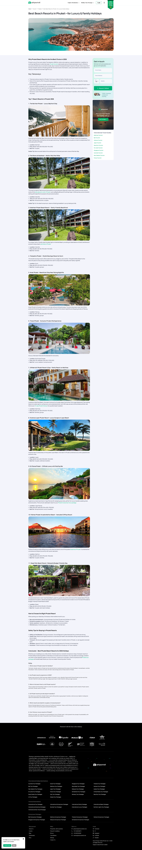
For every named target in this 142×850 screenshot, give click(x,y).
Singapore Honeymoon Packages (36, 819)
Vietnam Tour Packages (99, 786)
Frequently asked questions (56, 828)
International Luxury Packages (79, 807)
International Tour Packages (35, 804)
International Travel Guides (102, 133)
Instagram (97, 833)
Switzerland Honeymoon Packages (80, 819)
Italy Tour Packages (55, 794)
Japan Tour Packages (55, 789)
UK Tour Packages (32, 797)
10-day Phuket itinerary (41, 406)
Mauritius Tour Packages (100, 794)
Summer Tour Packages (56, 807)
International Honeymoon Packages (59, 804)
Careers (30, 831)
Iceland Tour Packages (99, 789)
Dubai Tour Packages (55, 783)
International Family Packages (79, 804)
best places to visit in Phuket (42, 192)
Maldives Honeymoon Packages (58, 817)
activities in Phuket (46, 244)
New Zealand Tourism (99, 155)
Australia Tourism (98, 153)
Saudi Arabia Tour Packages (35, 794)
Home (29, 9)
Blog (30, 833)
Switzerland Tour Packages (78, 791)
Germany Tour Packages (78, 794)
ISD (95, 80)
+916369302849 (77, 833)
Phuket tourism (54, 64)
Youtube (97, 837)
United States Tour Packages (101, 791)
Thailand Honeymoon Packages (80, 817)
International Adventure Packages (36, 807)
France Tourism (97, 158)
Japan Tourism (97, 142)
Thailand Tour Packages (99, 783)
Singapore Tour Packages (78, 783)
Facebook (97, 828)
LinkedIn (97, 835)
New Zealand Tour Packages (35, 789)
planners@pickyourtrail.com (80, 828)
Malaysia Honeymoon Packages (58, 819)
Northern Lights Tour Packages (101, 807)
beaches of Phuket (75, 549)
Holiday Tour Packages (87, 2)
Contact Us (52, 840)
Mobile (102, 81)
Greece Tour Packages (55, 797)
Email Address (98, 75)
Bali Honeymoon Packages (35, 817)
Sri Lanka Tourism (98, 148)
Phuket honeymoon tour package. (67, 503)
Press (30, 837)
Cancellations (53, 835)
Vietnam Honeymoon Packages (101, 817)
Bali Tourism (97, 137)
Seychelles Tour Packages (78, 786)
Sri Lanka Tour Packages (34, 791)
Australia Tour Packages (34, 783)
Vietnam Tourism (98, 140)
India (14, 845)
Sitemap (52, 837)
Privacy (52, 833)
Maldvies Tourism (98, 135)
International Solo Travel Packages (37, 809)
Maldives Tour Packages (56, 786)
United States (7, 845)
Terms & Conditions (55, 831)
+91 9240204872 (77, 831)
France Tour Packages (55, 791)
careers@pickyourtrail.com (79, 835)
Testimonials (32, 835)
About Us (31, 828)
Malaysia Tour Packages (78, 789)
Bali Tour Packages (33, 786)
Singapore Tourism (98, 150)
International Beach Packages (101, 804)
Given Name (98, 70)
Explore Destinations (73, 2)
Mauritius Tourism (98, 145)
